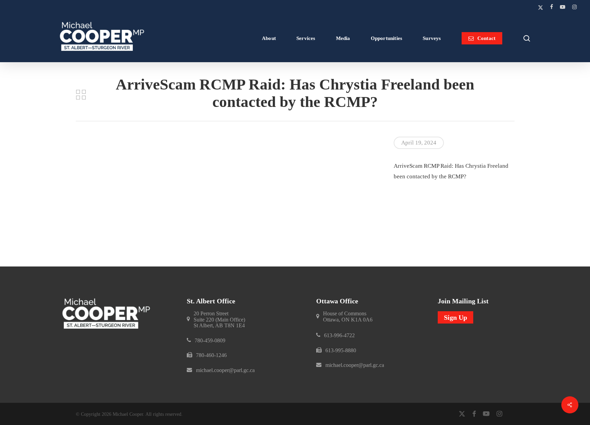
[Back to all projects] (81, 94)
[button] (219, 320)
